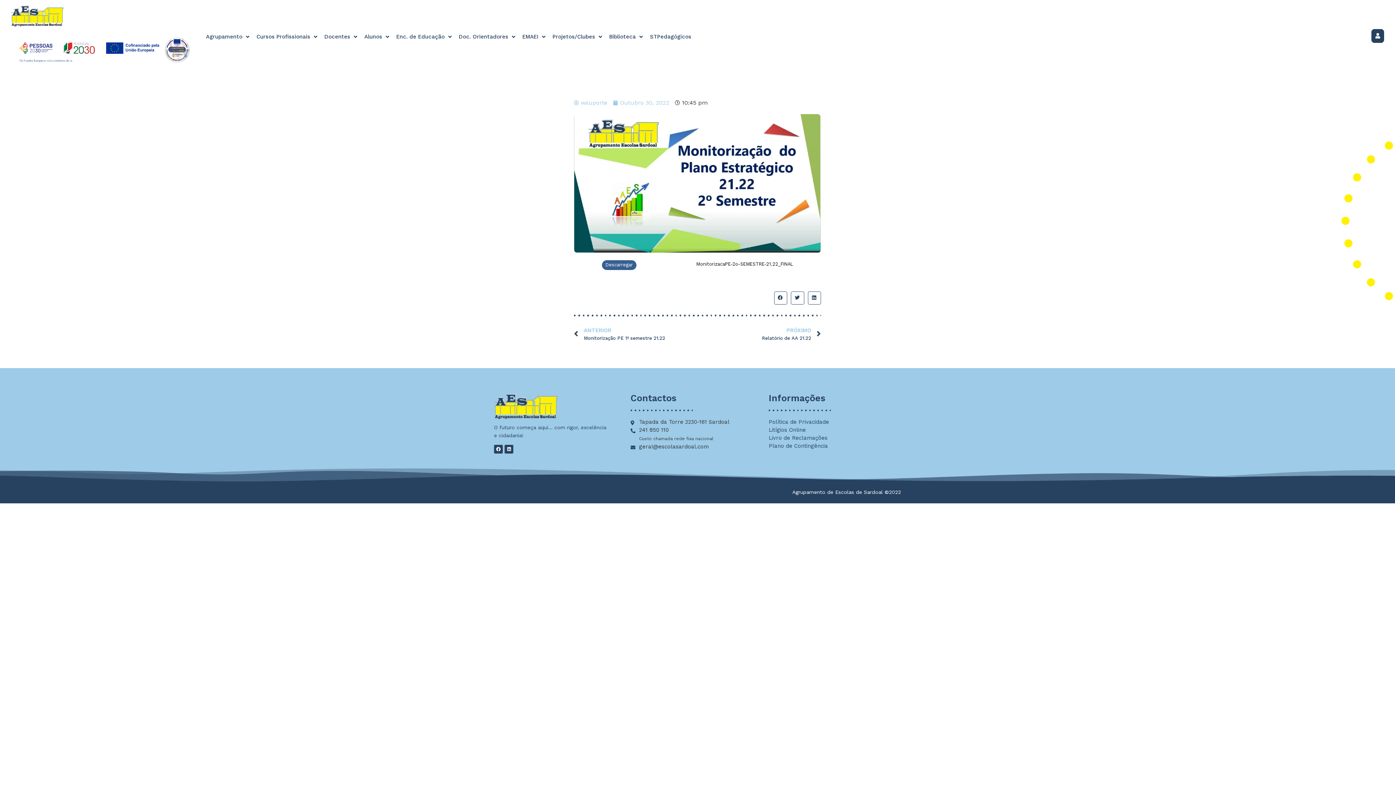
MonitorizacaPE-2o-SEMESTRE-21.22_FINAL (744, 264)
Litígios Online (787, 430)
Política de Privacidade (799, 422)
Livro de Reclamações (798, 438)
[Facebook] (498, 449)
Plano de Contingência (798, 446)
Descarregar (619, 264)
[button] (780, 298)
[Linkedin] (509, 449)
